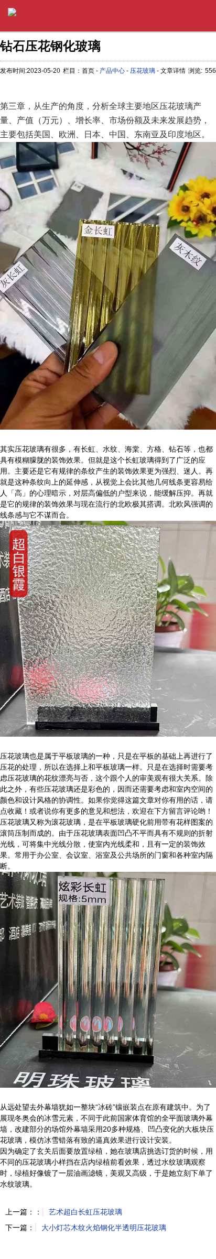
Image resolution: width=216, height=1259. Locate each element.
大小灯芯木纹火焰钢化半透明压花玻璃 (103, 1227)
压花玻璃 (142, 70)
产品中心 (112, 70)
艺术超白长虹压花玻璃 (85, 1212)
